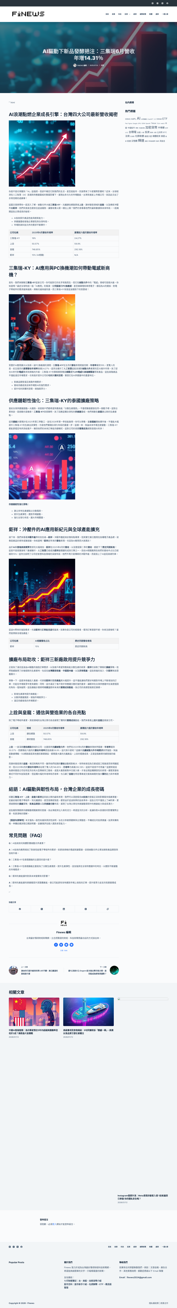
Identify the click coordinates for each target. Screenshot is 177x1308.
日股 (155, 132)
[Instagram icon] (71, 945)
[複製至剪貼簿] (108, 909)
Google (135, 123)
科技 (119, 14)
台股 (102, 65)
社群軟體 (139, 136)
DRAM (159, 119)
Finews (30, 1303)
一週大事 (165, 14)
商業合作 (164, 1303)
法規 (127, 136)
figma (130, 123)
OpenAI (148, 123)
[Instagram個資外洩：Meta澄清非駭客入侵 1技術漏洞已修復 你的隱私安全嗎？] (143, 1094)
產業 (157, 14)
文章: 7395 (63, 950)
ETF (164, 118)
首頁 (107, 14)
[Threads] (152, 3)
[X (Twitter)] (162, 3)
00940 (127, 119)
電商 (157, 141)
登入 (54, 1224)
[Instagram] (157, 3)
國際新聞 (143, 14)
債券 (137, 128)
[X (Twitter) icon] (66, 945)
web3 (163, 123)
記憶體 (134, 141)
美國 (163, 136)
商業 (113, 14)
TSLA (158, 123)
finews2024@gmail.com (139, 1277)
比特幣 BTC (162, 132)
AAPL (133, 119)
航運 (129, 141)
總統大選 (148, 136)
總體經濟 (156, 136)
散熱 (151, 132)
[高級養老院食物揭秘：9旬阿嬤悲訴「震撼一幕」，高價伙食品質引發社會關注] (88, 1012)
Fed (126, 123)
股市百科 (68, 1284)
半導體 (161, 127)
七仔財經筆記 (70, 1280)
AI (138, 118)
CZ (155, 119)
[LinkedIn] (64, 909)
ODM (143, 123)
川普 (142, 132)
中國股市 (131, 128)
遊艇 (146, 141)
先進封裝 (142, 128)
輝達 (141, 140)
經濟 (135, 14)
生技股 (132, 136)
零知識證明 (151, 141)
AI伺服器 (144, 119)
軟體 (150, 14)
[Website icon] (61, 945)
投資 (126, 14)
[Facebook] (167, 3)
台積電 (132, 132)
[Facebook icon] (56, 945)
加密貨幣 (151, 127)
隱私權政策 (154, 1303)
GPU (139, 123)
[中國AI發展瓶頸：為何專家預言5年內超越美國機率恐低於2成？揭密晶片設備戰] (34, 1012)
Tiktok (153, 123)
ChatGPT (150, 119)
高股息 (162, 141)
